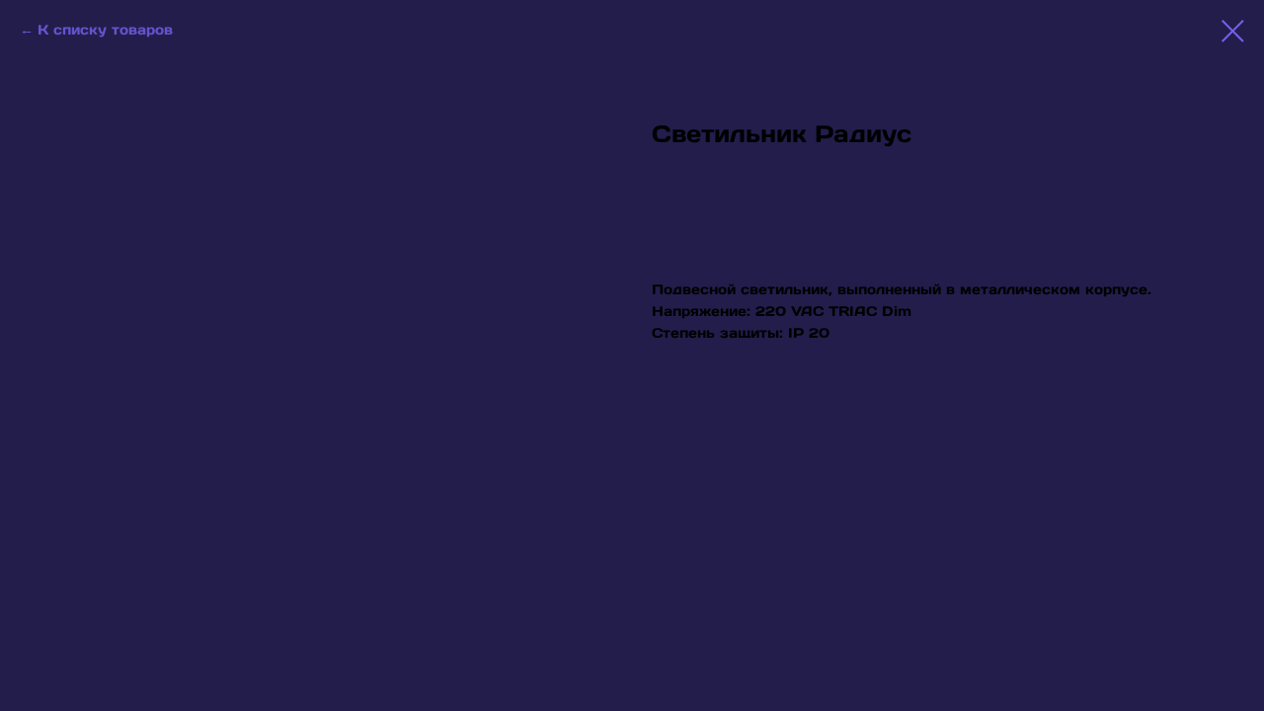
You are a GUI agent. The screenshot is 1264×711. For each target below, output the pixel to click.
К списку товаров (105, 30)
